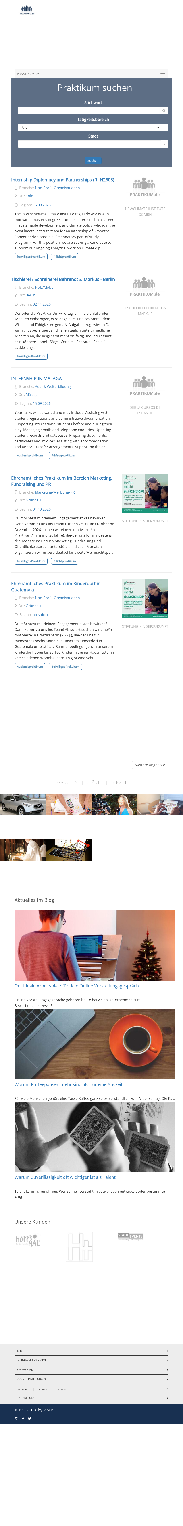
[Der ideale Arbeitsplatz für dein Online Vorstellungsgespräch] (95, 945)
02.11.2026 (42, 304)
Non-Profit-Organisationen (57, 187)
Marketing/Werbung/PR (55, 492)
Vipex (48, 1410)
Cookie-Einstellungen (31, 1378)
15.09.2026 (42, 205)
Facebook (43, 1389)
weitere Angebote (150, 764)
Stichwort (93, 102)
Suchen (93, 160)
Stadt (93, 136)
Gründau (33, 500)
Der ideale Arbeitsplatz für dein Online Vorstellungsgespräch (77, 986)
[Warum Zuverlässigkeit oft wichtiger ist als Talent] (95, 1137)
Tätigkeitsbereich (93, 119)
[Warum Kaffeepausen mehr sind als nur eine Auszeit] (95, 1044)
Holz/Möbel (44, 287)
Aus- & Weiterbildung (53, 386)
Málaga (32, 394)
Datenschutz (25, 1398)
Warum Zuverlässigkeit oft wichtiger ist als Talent (65, 1177)
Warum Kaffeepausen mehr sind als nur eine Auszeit (69, 1084)
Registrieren (25, 1370)
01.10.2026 (42, 509)
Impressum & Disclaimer (32, 1359)
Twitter (61, 1389)
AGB (19, 1351)
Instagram (24, 1389)
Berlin (30, 295)
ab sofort (40, 614)
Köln (29, 195)
